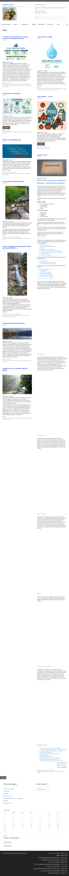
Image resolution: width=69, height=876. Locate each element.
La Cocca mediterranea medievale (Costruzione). (47, 864)
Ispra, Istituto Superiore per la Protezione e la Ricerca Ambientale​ (53, 749)
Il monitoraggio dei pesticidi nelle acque (48, 262)
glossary (5, 793)
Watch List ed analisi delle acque (12, 140)
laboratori (51, 771)
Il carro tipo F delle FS (54, 862)
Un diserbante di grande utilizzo (46, 274)
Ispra (14, 360)
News (58, 24)
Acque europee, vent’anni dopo (40, 12)
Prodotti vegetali (46, 146)
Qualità (34, 24)
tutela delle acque (28, 85)
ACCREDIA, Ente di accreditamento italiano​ (49, 759)
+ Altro (3, 777)
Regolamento (5, 419)
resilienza (47, 89)
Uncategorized (12, 172)
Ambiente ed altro (42, 155)
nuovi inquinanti (28, 131)
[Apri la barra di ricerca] (67, 24)
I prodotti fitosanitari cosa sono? (46, 269)
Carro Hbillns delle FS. (54, 873)
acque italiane (43, 88)
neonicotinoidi (27, 315)
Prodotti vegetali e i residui (45, 272)
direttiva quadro (21, 315)
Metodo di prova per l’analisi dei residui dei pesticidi (50, 250)
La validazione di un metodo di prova (47, 249)
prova (30, 418)
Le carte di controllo (54, 853)
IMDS (58, 855)
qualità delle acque (43, 89)
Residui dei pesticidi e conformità (46, 276)
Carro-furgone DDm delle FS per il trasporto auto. (47, 868)
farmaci (22, 84)
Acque (5, 82)
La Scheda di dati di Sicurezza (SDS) (50, 870)
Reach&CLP (41, 24)
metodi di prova (56, 771)
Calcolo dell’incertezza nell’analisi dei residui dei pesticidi (51, 252)
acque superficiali (15, 315)
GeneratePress (23, 853)
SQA (6, 133)
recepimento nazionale (12, 85)
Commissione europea (13, 84)
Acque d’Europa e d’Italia (39, 11)
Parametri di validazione (45, 245)
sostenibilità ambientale (54, 89)
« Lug (5, 835)
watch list (7, 174)
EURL (14, 418)
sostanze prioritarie (19, 85)
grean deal (10, 131)
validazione (39, 772)
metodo (60, 771)
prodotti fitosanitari (27, 173)
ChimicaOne (8, 4)
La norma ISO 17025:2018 (45, 255)
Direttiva (19, 84)
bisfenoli (7, 84)
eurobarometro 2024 (53, 88)
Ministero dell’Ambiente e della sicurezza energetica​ (50, 748)
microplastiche (15, 131)
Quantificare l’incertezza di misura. (50, 860)
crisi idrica (48, 88)
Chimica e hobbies (6, 24)
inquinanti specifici (27, 84)
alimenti (42, 148)
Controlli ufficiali (43, 270)
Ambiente (8, 82)
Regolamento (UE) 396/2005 (46, 273)
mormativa (24, 238)
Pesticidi (4, 85)
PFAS (7, 85)
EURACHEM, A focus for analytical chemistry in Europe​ (51, 760)
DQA (7, 131)
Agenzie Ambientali (9, 360)
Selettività (42, 248)
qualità (63, 771)
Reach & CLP (7, 803)
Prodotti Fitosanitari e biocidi (16, 237)
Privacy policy (7, 796)
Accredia (5, 418)
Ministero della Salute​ (44, 755)
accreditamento (41, 771)
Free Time (50, 24)
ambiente (8, 173)
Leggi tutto (6, 127)
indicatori (14, 238)
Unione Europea (5, 86)
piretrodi (7, 316)
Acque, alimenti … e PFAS (44, 96)
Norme (15, 24)
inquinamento (12, 173)
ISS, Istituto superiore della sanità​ (47, 756)
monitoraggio (20, 131)
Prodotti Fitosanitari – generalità (13, 798)
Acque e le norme (43, 260)
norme (24, 131)
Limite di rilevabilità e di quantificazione (48, 246)
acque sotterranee (9, 315)
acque (5, 84)
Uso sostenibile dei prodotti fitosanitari (48, 263)
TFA (24, 85)
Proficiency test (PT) (44, 253)
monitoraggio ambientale (61, 88)
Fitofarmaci (25, 24)
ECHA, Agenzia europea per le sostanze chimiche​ (50, 753)
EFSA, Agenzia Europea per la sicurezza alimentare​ (50, 758)
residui (48, 148)
